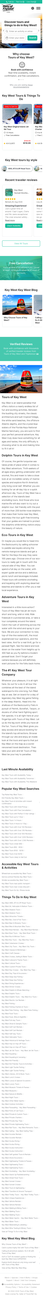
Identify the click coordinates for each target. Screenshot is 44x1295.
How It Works (25, 1278)
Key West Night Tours (10, 1097)
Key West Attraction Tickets (12, 916)
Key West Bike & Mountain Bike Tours (16, 926)
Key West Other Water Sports (13, 1101)
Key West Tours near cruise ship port (15, 887)
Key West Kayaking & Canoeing (13, 1057)
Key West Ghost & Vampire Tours (14, 1024)
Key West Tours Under (12, 844)
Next (38, 30)
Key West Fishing (8, 1003)
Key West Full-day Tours (11, 1020)
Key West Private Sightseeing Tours (15, 1124)
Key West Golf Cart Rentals (12, 1027)
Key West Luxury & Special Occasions (16, 1081)
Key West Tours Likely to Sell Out (14, 857)
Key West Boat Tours (9, 933)
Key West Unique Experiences (13, 1198)
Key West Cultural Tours (11, 963)
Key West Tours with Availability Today (16, 775)
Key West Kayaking (9, 1054)
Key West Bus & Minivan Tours (13, 936)
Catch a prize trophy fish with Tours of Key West (20, 1248)
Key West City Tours (9, 946)
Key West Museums (9, 1091)
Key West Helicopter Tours (12, 1037)
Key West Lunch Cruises (11, 1077)
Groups (35, 1278)
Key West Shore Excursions (12, 1158)
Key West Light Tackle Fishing (13, 1067)
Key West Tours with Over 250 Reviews (17, 830)
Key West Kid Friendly (10, 1060)
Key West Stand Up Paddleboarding (15, 1175)
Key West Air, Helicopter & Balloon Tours (17, 906)
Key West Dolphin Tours (11, 993)
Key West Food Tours (10, 1014)
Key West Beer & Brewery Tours (14, 923)
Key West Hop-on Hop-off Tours (14, 1044)
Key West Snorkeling (9, 1171)
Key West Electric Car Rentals (13, 1000)
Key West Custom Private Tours (14, 967)
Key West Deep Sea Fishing (12, 977)
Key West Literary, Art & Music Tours (15, 1074)
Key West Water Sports (10, 1218)
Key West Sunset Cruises (11, 1181)
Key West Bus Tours (9, 940)
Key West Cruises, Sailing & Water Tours (17, 957)
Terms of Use (24, 1287)
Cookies (34, 1287)
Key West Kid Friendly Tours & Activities (17, 1064)
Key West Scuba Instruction (12, 1148)
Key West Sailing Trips (24, 1131)
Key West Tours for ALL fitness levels (16, 890)
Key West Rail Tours (9, 1127)
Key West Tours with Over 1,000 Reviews (17, 837)
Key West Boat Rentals (10, 930)
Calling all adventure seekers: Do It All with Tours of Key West (18, 1252)
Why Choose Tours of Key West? (14, 1244)
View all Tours (21, 243)
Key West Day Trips (27, 970)
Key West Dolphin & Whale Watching (15, 990)
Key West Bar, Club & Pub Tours (14, 920)
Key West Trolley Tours (10, 1195)
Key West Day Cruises (10, 970)
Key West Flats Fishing (10, 1010)
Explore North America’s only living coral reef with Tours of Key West (18, 1263)
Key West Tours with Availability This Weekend (19, 782)
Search (32, 37)
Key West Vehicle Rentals (11, 1201)
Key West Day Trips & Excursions (14, 973)
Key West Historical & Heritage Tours (15, 1040)
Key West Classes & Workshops (13, 950)
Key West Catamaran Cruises (13, 943)
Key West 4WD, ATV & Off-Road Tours (16, 903)
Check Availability (14, 226)
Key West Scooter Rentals (11, 1134)
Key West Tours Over (12, 854)
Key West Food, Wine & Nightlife (14, 1017)
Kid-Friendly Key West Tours (12, 798)
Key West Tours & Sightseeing (13, 1188)
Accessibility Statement (31, 1284)
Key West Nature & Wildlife (12, 1094)
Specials (15, 1278)
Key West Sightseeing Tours (12, 1164)
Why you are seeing (21, 86)
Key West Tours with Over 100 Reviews (16, 827)
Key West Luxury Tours (10, 1084)
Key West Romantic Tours (28, 1127)
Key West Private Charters (12, 1117)
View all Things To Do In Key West (14, 1232)
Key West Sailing (8, 1131)
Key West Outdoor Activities (12, 1104)
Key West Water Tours (29, 1218)
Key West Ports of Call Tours (12, 1111)
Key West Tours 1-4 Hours (11, 820)
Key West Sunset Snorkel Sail (21, 191)
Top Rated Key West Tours (12, 794)
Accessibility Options (12, 1284)
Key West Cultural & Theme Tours (14, 960)
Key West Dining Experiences (13, 983)
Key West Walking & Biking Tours (14, 1208)
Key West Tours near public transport (16, 883)
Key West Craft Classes (10, 953)
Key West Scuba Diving (10, 1141)
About (16, 1280)
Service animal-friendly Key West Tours (17, 877)
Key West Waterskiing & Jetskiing (14, 1225)
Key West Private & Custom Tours (14, 1114)
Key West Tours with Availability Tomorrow (18, 778)
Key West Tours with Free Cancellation (16, 810)
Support (9, 1280)
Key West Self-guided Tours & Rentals (16, 1154)
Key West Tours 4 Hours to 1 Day (14, 824)
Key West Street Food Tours (12, 1178)
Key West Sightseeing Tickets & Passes (16, 1161)
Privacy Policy (11, 1287)
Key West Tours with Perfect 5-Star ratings (18, 814)
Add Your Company (28, 1280)
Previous (4, 30)
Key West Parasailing (9, 1107)
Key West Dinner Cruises (11, 987)
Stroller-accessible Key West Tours (15, 880)
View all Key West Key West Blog (14, 1268)
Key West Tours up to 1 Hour (12, 817)
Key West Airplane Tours (11, 910)
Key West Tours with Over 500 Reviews (17, 834)
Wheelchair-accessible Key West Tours (16, 873)
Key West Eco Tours (29, 997)
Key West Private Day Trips (12, 1121)
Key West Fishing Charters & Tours (15, 1007)
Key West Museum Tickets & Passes (15, 1087)
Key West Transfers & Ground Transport (17, 1191)
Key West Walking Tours (11, 1211)
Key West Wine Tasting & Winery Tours (16, 1228)
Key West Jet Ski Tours (10, 1050)
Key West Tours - (12, 847)
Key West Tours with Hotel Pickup (14, 807)
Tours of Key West (27, 1291)
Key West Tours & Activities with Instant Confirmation (17, 802)
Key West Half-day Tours (11, 1034)
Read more (10, 220)
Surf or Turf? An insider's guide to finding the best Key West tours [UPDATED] (19, 1258)
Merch (7, 1278)
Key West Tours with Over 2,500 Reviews (17, 840)
